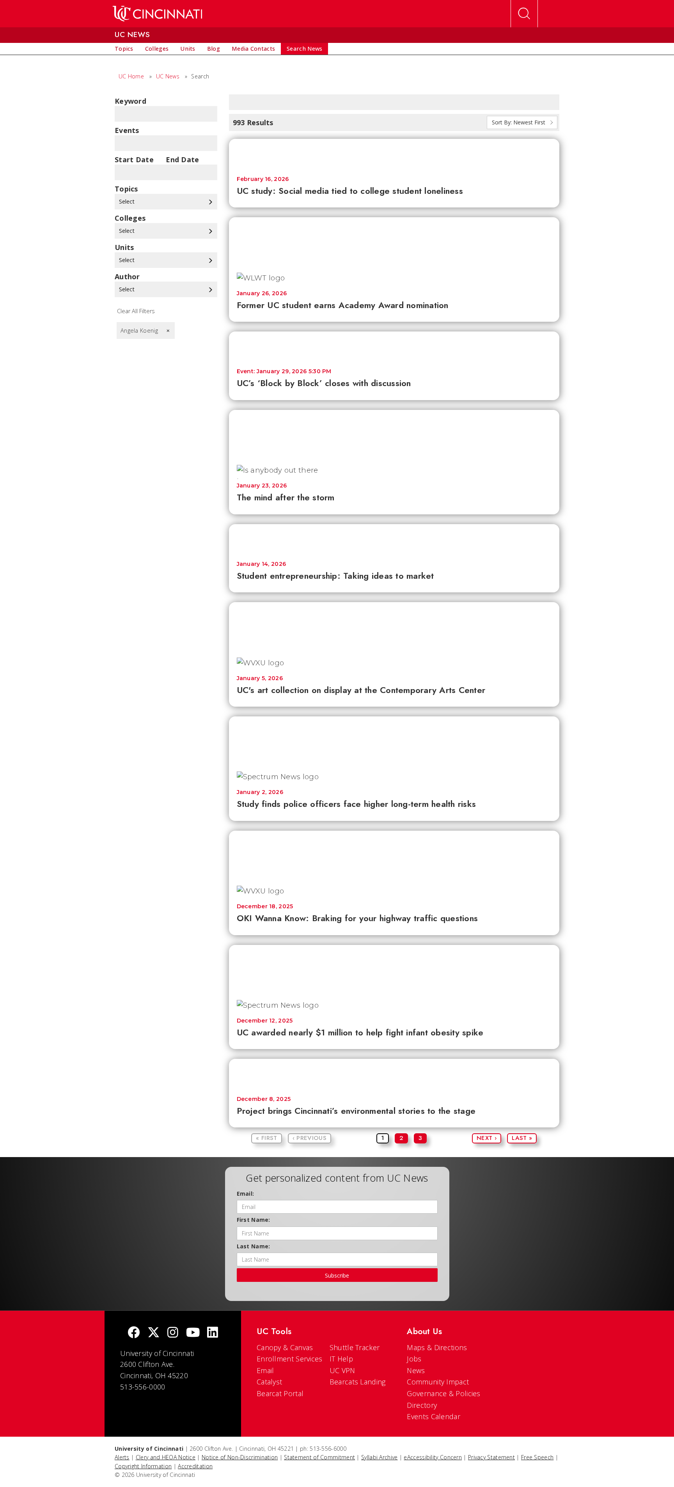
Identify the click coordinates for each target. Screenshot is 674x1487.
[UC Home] (157, 13)
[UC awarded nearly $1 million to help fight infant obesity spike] (394, 968)
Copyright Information (143, 1466)
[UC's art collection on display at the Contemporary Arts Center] (394, 625)
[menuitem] (124, 49)
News (416, 1370)
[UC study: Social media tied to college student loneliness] (394, 153)
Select (127, 201)
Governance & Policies (443, 1393)
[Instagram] (172, 1333)
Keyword (130, 101)
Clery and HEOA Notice (165, 1457)
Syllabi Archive (379, 1457)
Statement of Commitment (319, 1457)
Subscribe (337, 1275)
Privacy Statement (491, 1457)
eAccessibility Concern (433, 1457)
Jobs (414, 1358)
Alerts (122, 1457)
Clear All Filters (136, 311)
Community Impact (438, 1381)
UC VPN (342, 1370)
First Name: (253, 1219)
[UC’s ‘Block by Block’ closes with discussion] (394, 346)
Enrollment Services (290, 1358)
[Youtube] (193, 1333)
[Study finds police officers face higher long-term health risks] (394, 740)
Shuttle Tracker (355, 1347)
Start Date (134, 159)
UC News (167, 76)
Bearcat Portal (280, 1393)
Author (127, 276)
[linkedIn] (212, 1333)
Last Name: (253, 1246)
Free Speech (537, 1457)
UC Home (131, 76)
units (124, 247)
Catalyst (269, 1381)
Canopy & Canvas (285, 1347)
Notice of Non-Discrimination (240, 1457)
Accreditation (195, 1466)
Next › (487, 1138)
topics (126, 188)
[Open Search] (524, 13)
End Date (182, 159)
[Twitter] (153, 1333)
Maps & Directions (437, 1347)
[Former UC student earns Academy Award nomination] (394, 240)
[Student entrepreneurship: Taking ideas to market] (394, 538)
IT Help (341, 1358)
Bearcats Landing (358, 1381)
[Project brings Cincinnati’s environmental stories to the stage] (394, 1073)
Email (265, 1370)
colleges (130, 218)
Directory (422, 1405)
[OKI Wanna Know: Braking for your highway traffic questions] (394, 854)
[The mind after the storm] (394, 433)
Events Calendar (433, 1416)
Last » (522, 1138)
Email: (245, 1193)
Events (127, 130)
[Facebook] (134, 1333)
